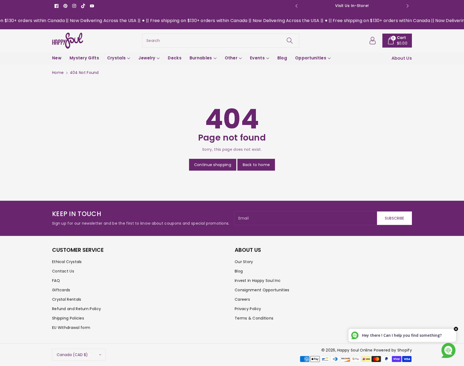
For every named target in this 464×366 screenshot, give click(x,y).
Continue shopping (212, 164)
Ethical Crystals (67, 261)
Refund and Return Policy (76, 308)
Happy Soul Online (354, 350)
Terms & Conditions (254, 318)
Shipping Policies (68, 318)
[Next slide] (407, 6)
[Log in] (373, 40)
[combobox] (220, 40)
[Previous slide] (296, 6)
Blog (239, 271)
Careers (242, 299)
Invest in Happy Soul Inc (258, 280)
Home (58, 72)
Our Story (244, 261)
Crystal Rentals (66, 299)
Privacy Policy (248, 308)
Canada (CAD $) (72, 354)
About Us (402, 58)
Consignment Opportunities (262, 290)
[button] (397, 41)
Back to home (256, 164)
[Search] (289, 40)
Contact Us (63, 271)
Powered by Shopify (393, 350)
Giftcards (61, 290)
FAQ (56, 280)
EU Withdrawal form (71, 327)
